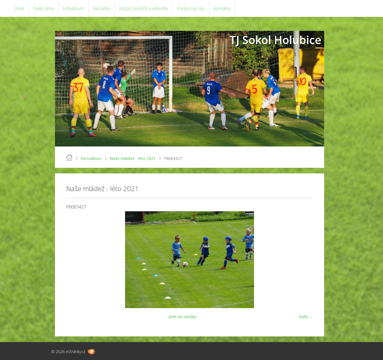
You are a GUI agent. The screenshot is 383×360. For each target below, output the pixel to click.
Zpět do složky (182, 316)
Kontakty (222, 8)
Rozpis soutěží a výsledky (143, 8)
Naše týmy (43, 8)
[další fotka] (303, 259)
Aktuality (101, 8)
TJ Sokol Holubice (275, 39)
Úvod (19, 8)
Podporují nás (191, 8)
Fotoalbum (73, 8)
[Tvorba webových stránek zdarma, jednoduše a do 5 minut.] (91, 351)
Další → (306, 316)
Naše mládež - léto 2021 (133, 158)
